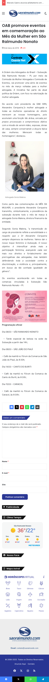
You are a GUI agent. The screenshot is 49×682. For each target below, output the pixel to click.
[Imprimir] (37, 407)
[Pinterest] (22, 407)
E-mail (5, 473)
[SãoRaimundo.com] (24, 13)
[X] (17, 407)
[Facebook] (12, 407)
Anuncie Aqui (20, 664)
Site (4, 484)
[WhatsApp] (27, 407)
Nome (5, 461)
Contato (31, 664)
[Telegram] (32, 407)
